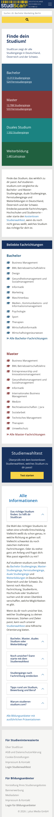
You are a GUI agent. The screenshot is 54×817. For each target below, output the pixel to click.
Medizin (16, 401)
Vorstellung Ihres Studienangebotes (25, 785)
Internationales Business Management (26, 395)
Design (16, 273)
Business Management (25, 262)
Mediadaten (12, 795)
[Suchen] (27, 20)
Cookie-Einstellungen (17, 757)
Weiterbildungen (16, 578)
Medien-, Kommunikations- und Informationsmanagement (30, 305)
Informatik (18, 287)
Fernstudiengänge (33, 570)
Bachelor (14, 255)
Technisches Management (27, 417)
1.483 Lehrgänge (16, 156)
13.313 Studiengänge (18, 78)
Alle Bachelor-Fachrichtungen (28, 338)
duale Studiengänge (18, 574)
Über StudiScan (14, 747)
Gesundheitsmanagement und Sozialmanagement (29, 280)
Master (12, 353)
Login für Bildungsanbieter (20, 805)
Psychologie (19, 311)
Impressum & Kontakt (17, 762)
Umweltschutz (20, 428)
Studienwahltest (16, 626)
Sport (15, 316)
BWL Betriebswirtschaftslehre (28, 267)
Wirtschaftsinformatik (24, 327)
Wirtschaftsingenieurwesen (27, 332)
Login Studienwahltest (18, 767)
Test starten (27, 475)
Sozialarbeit (18, 412)
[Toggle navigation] (50, 4)
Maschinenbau (20, 297)
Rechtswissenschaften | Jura (28, 407)
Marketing (17, 292)
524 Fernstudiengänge (19, 81)
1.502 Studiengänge (18, 132)
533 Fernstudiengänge (19, 109)
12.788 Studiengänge (18, 105)
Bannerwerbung (14, 790)
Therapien (18, 322)
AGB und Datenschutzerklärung (23, 752)
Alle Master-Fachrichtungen (27, 434)
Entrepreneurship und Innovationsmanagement (26, 373)
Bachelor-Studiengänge (23, 566)
